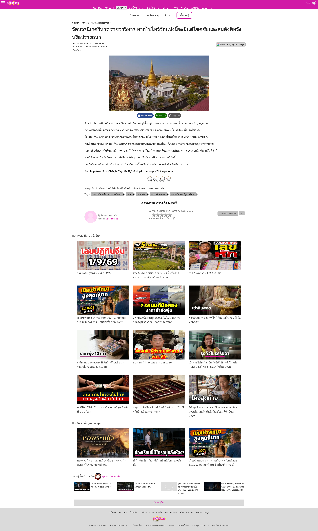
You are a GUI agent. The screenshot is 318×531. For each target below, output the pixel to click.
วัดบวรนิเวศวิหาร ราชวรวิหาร (106, 194)
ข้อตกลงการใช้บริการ (97, 526)
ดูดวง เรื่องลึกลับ (111, 476)
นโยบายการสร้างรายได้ (155, 526)
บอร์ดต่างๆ (152, 15)
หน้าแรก (97, 8)
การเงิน (195, 8)
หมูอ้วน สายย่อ (112, 219)
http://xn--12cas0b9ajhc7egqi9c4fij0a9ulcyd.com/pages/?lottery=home (132, 171)
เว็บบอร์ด (121, 8)
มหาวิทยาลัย (183, 143)
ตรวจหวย (109, 8)
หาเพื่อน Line (153, 8)
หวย (129, 194)
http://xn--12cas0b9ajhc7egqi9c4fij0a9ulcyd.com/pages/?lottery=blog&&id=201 (131, 188)
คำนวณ (184, 8)
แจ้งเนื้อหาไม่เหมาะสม (221, 526)
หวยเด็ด (141, 194)
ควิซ (176, 8)
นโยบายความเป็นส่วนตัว (118, 526)
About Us (172, 526)
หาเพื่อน (133, 8)
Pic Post (166, 8)
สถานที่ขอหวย (158, 194)
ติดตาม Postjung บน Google (232, 44)
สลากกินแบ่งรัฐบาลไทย (182, 194)
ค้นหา (168, 15)
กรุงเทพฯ (204, 123)
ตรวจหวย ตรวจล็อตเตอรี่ (159, 203)
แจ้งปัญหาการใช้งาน (200, 526)
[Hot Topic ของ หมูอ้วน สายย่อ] (90, 222)
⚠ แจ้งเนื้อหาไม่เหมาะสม (228, 213)
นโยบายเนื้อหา (137, 526)
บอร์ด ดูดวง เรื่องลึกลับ (100, 23)
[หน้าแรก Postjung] (13, 2)
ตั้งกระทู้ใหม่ (159, 502)
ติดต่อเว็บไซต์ (184, 526)
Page (204, 8)
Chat (141, 8)
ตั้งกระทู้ (184, 15)
